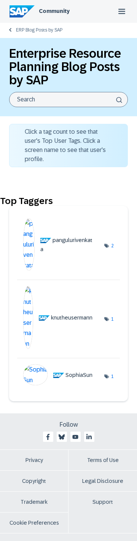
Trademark (34, 502)
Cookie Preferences (34, 523)
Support (102, 502)
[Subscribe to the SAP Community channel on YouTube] (75, 437)
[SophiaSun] (60, 383)
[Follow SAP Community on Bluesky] (62, 437)
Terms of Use (103, 460)
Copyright (34, 481)
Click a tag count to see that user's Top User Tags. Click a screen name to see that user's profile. (65, 145)
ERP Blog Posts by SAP (39, 30)
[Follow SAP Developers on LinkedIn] (89, 437)
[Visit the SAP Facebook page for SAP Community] (48, 437)
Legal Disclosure (102, 481)
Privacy (34, 460)
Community (54, 11)
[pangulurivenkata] (60, 268)
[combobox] (68, 99)
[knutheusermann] (60, 346)
